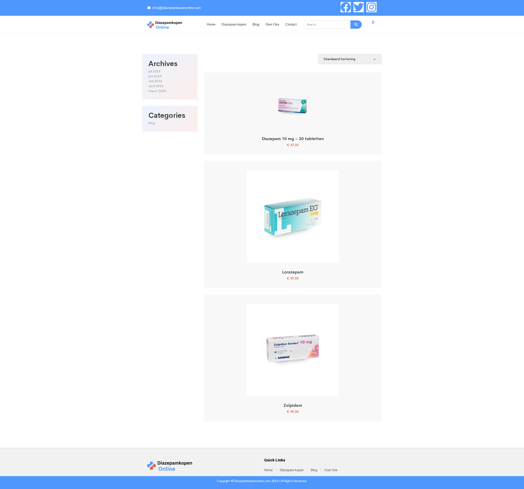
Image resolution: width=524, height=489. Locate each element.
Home (211, 24)
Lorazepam (292, 272)
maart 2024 (157, 91)
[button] (292, 124)
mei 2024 (155, 81)
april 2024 (155, 86)
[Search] (356, 24)
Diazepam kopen (234, 24)
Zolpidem (292, 405)
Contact (291, 24)
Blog (256, 24)
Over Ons (272, 24)
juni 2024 (154, 76)
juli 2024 (154, 71)
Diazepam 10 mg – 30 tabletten (293, 138)
